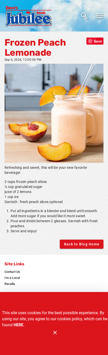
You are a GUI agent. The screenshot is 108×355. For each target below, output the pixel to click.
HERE (18, 324)
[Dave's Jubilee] (29, 16)
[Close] (55, 332)
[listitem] (12, 272)
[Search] (84, 15)
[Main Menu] (99, 15)
